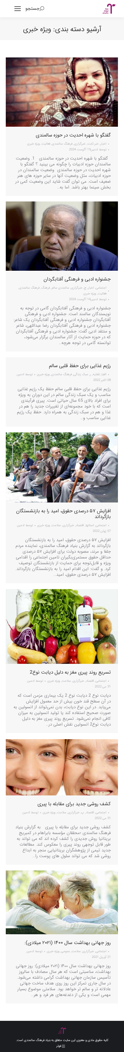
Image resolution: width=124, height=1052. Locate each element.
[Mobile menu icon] (18, 8)
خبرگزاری (80, 143)
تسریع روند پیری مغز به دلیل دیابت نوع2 (70, 672)
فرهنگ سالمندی (62, 143)
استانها (90, 525)
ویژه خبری (33, 143)
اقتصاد (80, 525)
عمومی (65, 951)
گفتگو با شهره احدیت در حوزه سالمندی (73, 135)
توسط (98, 149)
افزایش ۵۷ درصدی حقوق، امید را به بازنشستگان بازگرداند (63, 514)
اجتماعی (101, 287)
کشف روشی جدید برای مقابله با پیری (74, 804)
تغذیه (96, 374)
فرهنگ (45, 287)
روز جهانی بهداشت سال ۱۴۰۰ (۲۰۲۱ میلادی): (68, 943)
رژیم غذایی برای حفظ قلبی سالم (80, 366)
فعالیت (46, 143)
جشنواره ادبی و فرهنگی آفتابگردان (77, 279)
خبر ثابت (93, 143)
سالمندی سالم (60, 287)
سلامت (56, 525)
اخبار (103, 143)
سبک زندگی (81, 374)
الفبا (104, 374)
